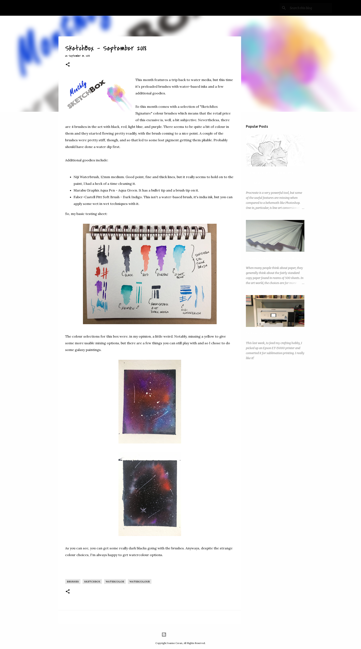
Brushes (73, 581)
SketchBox (92, 581)
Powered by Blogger (183, 634)
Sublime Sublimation (260, 333)
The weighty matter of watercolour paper (274, 258)
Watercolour (140, 581)
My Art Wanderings (61, 7)
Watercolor (115, 581)
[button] (67, 65)
